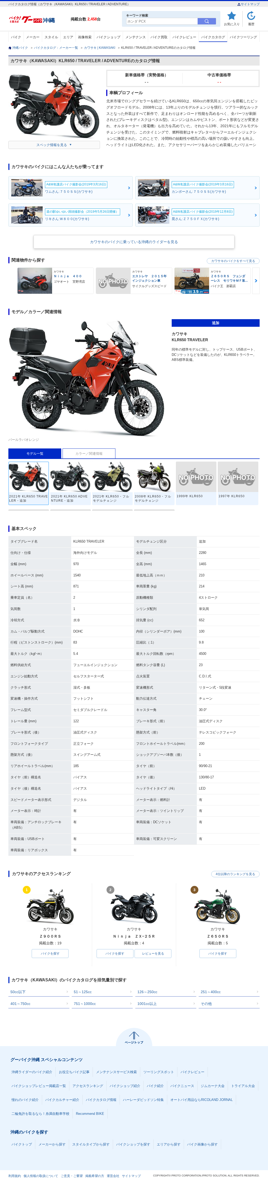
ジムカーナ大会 (213, 1086)
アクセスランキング (87, 1086)
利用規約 (14, 1176)
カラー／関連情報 (89, 454)
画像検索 (85, 37)
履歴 (251, 24)
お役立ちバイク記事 (74, 1072)
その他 (206, 1004)
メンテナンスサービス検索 (116, 1072)
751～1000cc (85, 1004)
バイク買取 (159, 37)
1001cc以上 (147, 1004)
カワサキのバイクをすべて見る (233, 261)
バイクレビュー (184, 37)
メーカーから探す (52, 1144)
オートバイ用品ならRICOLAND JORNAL (201, 1100)
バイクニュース (182, 1086)
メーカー (33, 37)
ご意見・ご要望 (72, 1176)
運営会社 (113, 1176)
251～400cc (211, 992)
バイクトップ (22, 1144)
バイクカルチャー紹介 (62, 1100)
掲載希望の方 (94, 1176)
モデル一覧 (34, 454)
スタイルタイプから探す (91, 1144)
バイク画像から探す (202, 1144)
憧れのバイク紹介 (25, 1100)
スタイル (51, 37)
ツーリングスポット (158, 1072)
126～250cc (147, 992)
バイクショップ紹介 (125, 1086)
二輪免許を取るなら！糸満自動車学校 (40, 1114)
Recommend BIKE (90, 1114)
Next (256, 280)
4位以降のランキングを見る (235, 874)
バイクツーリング (243, 37)
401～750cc (20, 1004)
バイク (16, 37)
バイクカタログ (213, 37)
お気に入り (232, 24)
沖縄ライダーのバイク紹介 (32, 1072)
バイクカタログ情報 (101, 1100)
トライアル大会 (243, 1086)
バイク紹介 (155, 1086)
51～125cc (83, 992)
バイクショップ (108, 37)
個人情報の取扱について (41, 1176)
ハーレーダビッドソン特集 (143, 1100)
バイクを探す (50, 953)
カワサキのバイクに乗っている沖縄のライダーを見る (134, 242)
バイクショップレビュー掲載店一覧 (39, 1086)
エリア (68, 37)
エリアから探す (169, 1144)
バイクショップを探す (133, 1144)
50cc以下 (18, 992)
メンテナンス (135, 37)
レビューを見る (153, 953)
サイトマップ (250, 4)
